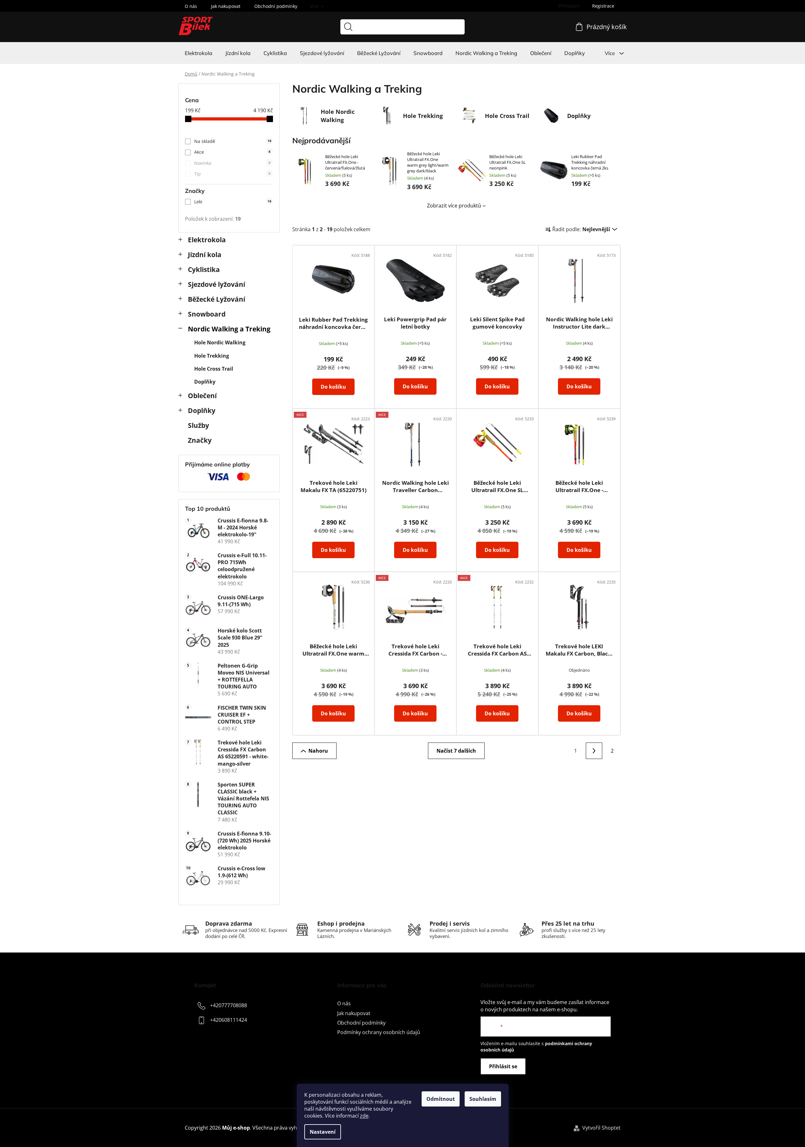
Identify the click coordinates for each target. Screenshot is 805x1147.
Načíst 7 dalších (456, 750)
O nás (191, 6)
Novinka (232, 163)
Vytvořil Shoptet (601, 1127)
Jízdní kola (204, 254)
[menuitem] (198, 53)
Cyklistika (204, 269)
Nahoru (318, 750)
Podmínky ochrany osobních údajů (378, 1032)
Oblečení (202, 395)
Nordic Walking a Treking (229, 328)
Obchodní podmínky (275, 6)
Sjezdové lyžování (216, 284)
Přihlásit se (503, 1066)
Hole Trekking (211, 355)
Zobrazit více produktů (454, 205)
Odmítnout (440, 1098)
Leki (232, 202)
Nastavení (323, 1131)
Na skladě (232, 141)
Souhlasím (482, 1098)
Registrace (603, 6)
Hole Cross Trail (213, 368)
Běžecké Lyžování (216, 299)
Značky (200, 440)
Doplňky (204, 381)
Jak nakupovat (225, 6)
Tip (232, 174)
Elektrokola (207, 239)
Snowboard (207, 314)
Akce (232, 152)
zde (364, 1115)
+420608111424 (228, 1020)
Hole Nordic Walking (219, 342)
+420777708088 (228, 1005)
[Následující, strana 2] (594, 751)
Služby (198, 425)
